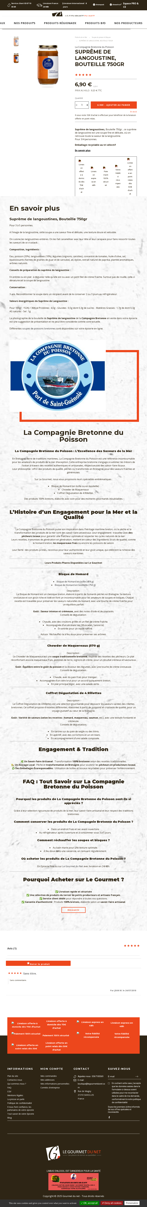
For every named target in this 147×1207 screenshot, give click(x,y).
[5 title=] (90, 75)
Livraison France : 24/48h (51, 5)
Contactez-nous (14, 1079)
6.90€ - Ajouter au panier (113, 105)
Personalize (132, 1203)
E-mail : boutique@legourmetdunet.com (91, 1084)
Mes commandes (48, 1076)
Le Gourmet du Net (72, 866)
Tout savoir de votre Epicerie (20, 1113)
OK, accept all (90, 1203)
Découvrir (73, 910)
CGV (9, 1091)
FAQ (9, 1087)
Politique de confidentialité (19, 1103)
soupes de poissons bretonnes (39, 328)
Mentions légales (15, 1095)
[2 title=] (79, 75)
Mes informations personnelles (54, 1083)
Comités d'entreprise (50, 1087)
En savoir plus (82, 150)
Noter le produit (38, 963)
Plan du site (12, 1076)
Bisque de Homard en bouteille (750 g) (75, 585)
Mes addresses (47, 1079)
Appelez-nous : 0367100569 (90, 1076)
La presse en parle (15, 1099)
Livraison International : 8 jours (75, 5)
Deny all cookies (112, 1203)
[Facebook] (109, 1117)
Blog (9, 1117)
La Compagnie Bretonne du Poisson (94, 47)
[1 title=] (76, 75)
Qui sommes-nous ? (16, 1083)
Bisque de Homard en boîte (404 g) (75, 581)
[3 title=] (83, 75)
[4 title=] (86, 75)
